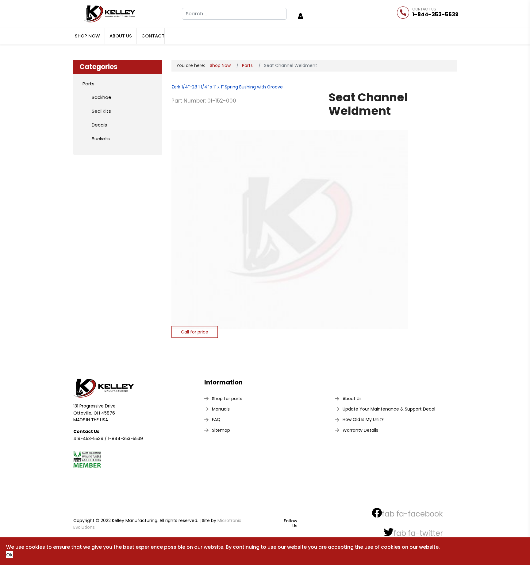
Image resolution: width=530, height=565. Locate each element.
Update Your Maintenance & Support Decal (389, 409)
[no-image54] (289, 223)
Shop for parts (227, 398)
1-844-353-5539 (435, 14)
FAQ (216, 419)
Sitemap (221, 430)
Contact (152, 36)
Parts (88, 83)
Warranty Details (360, 430)
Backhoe (101, 97)
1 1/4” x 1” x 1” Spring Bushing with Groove (240, 87)
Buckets (101, 138)
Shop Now (87, 36)
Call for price (194, 332)
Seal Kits (101, 111)
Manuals (221, 409)
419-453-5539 (88, 438)
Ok (9, 554)
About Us (120, 36)
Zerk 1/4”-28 (184, 87)
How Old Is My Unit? (363, 419)
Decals (99, 125)
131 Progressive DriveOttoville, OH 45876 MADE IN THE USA (94, 413)
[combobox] (234, 14)
